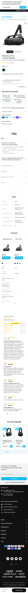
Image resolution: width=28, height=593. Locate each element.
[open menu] (25, 17)
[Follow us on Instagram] (7, 558)
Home (3, 19)
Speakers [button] (3, 534)
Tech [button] (2, 541)
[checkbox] (3, 482)
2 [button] (10, 414)
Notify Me (19, 590)
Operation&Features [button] (7, 166)
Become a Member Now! (17, 108)
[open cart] (22, 17)
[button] (25, 3)
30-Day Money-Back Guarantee (11, 507)
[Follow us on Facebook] (11, 558)
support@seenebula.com (18, 491)
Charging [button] (3, 171)
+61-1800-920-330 (9, 494)
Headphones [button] (5, 527)
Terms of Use (14, 482)
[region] (14, 150)
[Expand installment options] (25, 73)
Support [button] (3, 538)
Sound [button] (3, 182)
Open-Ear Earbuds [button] (6, 523)
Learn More (6, 258)
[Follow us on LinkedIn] (20, 558)
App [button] (2, 138)
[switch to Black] (3, 70)
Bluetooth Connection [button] (7, 177)
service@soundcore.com (9, 490)
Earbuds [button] (3, 530)
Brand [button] (2, 520)
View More (21, 87)
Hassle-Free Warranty (8, 509)
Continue (22, 7)
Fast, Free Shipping (8, 504)
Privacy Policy (22, 482)
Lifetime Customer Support (9, 512)
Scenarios (18, 52)
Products (9, 52)
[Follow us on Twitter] (16, 558)
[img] (3, 117)
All (7, 19)
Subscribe (14, 479)
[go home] (7, 17)
